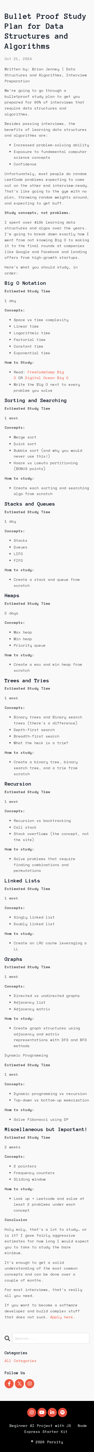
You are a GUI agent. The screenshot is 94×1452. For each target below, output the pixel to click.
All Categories (21, 1360)
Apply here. (62, 1317)
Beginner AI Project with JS (40, 1425)
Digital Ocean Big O (46, 377)
